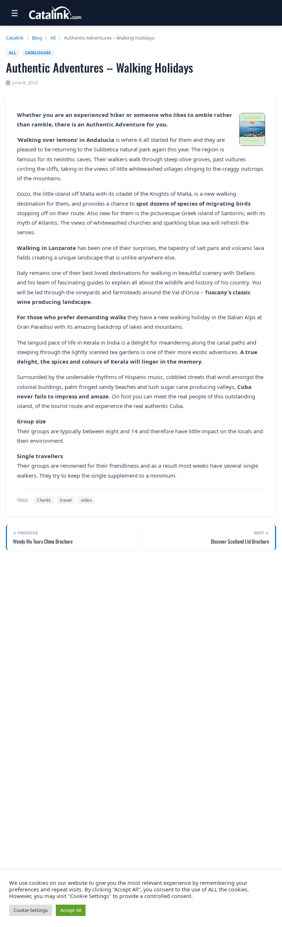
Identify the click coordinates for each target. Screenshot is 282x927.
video (86, 500)
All (52, 37)
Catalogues (38, 52)
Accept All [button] (70, 910)
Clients (44, 500)
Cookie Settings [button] (31, 910)
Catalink (15, 37)
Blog (37, 37)
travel (66, 500)
